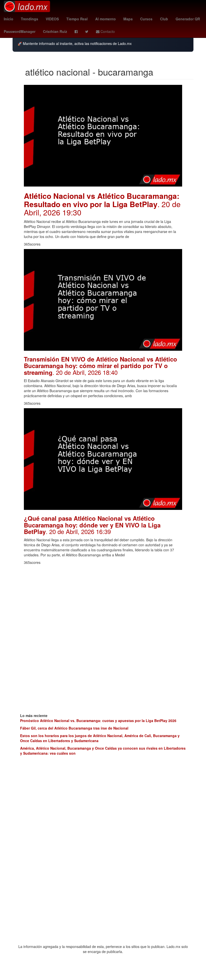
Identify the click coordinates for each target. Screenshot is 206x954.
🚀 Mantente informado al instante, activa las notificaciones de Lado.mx (75, 43)
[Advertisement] (103, 602)
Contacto (107, 31)
